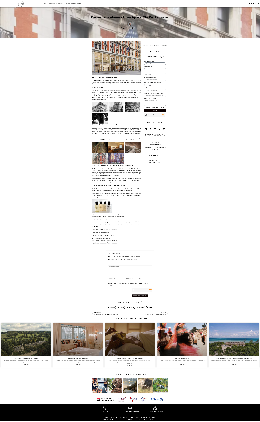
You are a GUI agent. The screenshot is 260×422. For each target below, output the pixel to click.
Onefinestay (155, 142)
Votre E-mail (147, 72)
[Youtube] (254, 4)
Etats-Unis (111, 235)
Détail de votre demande (150, 98)
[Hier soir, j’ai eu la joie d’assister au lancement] (99, 385)
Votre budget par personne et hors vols (153, 93)
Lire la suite (26, 364)
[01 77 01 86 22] (104, 408)
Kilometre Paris (155, 140)
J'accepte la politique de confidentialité (155, 107)
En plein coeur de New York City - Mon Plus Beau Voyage (124, 259)
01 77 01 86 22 (104, 411)
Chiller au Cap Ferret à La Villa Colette (78, 358)
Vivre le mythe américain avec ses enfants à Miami (105, 243)
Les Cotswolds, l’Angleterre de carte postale (26, 358)
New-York (102, 90)
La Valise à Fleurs (155, 162)
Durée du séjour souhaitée (150, 88)
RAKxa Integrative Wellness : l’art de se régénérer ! (130, 358)
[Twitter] (251, 4)
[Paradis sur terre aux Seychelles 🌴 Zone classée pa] (160, 385)
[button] (45, 4)
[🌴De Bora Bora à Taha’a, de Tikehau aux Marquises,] (114, 385)
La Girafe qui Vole (155, 160)
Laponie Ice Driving (155, 145)
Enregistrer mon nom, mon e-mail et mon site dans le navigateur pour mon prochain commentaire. (128, 284)
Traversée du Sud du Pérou (182, 358)
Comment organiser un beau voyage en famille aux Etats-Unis (125, 256)
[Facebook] (249, 4)
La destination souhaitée (150, 77)
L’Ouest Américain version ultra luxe (101, 238)
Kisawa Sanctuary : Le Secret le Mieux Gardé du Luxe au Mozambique (234, 358)
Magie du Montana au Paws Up (100, 242)
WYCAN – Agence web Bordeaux (135, 419)
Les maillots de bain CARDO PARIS (155, 147)
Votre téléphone (148, 66)
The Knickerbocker (119, 216)
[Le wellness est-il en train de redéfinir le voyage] (130, 385)
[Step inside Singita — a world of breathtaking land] (145, 385)
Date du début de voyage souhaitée (152, 82)
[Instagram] (256, 4)
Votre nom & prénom (149, 61)
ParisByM (155, 149)
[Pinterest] (258, 4)
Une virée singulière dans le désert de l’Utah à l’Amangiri (106, 240)
